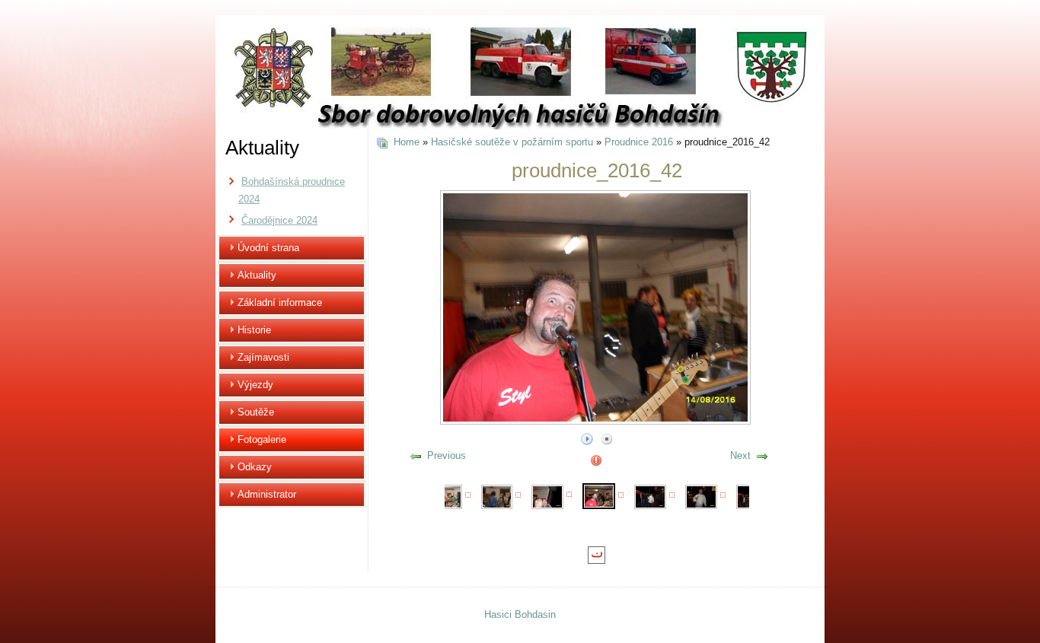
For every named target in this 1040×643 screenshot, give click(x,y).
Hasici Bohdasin (520, 614)
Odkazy (255, 467)
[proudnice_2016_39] (446, 495)
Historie (254, 330)
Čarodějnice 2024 (279, 220)
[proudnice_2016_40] (497, 495)
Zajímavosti (263, 357)
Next (740, 455)
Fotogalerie (262, 439)
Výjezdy (255, 384)
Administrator (267, 494)
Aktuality (257, 275)
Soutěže (256, 412)
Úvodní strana (268, 247)
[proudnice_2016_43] (650, 495)
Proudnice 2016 (639, 142)
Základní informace (280, 302)
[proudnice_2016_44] (701, 495)
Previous (446, 455)
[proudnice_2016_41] (547, 495)
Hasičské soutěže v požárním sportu (512, 142)
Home (407, 142)
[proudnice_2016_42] (599, 495)
